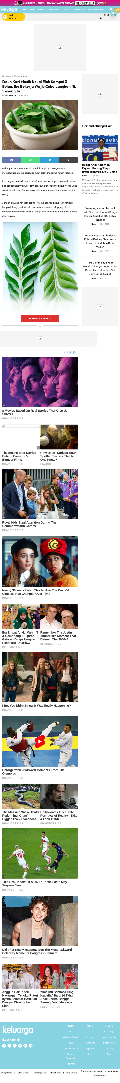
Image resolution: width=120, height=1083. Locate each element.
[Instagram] (104, 15)
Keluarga (6, 76)
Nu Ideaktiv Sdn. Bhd (103, 1071)
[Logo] (9, 9)
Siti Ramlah (10, 95)
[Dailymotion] (101, 19)
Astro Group (102, 1075)
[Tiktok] (20, 1046)
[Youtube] (25, 1046)
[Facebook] (101, 15)
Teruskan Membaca (40, 318)
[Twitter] (108, 15)
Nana (84, 175)
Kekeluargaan (20, 76)
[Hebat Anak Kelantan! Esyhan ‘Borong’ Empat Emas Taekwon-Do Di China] (100, 148)
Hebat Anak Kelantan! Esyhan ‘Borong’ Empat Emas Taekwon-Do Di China (99, 168)
